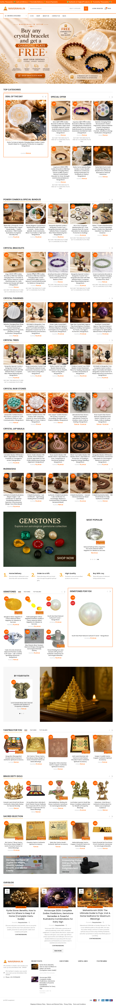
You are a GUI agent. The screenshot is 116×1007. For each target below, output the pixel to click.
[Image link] (13, 961)
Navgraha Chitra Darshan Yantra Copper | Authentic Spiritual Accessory (58, 764)
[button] (2, 51)
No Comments (51, 973)
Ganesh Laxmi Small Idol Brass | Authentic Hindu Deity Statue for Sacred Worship (13, 804)
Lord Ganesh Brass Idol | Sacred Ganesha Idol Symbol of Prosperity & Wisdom (21, 704)
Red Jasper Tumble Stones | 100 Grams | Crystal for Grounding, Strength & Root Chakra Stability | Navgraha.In (58, 417)
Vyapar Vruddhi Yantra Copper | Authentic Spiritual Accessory (102, 758)
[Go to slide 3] (94, 559)
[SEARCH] (86, 8)
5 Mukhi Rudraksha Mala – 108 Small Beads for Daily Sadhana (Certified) (102, 497)
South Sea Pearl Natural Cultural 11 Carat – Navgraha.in (55, 618)
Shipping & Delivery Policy (37, 1004)
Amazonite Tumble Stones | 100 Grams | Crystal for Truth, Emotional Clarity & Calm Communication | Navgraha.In (14, 417)
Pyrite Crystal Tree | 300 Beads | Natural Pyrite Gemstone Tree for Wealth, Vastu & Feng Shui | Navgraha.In (58, 369)
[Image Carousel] (13, 214)
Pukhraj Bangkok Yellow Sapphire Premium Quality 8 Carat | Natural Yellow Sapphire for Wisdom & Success (34, 620)
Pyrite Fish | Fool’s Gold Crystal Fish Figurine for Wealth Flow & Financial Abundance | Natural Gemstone (103, 170)
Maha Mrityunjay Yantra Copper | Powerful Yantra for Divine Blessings (80, 844)
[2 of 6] (25, 120)
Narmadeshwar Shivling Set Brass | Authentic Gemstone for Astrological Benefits (58, 804)
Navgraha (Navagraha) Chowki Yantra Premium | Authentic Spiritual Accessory (13, 758)
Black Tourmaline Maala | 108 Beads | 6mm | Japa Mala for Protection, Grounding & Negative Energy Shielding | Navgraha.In (80, 458)
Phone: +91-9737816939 (13, 977)
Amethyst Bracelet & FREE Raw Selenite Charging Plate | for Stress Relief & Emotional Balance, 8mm (58, 276)
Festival (90, 907)
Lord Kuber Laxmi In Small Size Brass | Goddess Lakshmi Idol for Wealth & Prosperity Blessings (80, 805)
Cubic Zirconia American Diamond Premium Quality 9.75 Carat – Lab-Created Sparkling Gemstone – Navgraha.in (13, 653)
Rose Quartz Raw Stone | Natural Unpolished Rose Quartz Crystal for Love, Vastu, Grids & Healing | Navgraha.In (102, 418)
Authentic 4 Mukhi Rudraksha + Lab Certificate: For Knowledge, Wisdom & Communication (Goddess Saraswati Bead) (58, 498)
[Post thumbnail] (34, 969)
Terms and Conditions (79, 1004)
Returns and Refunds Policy (55, 1004)
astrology (52, 907)
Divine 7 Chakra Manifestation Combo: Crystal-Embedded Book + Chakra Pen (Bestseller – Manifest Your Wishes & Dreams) (102, 229)
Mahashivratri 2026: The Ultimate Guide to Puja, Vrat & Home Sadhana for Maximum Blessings (95, 914)
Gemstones (64, 907)
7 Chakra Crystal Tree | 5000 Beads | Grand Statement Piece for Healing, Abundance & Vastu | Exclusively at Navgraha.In (80, 369)
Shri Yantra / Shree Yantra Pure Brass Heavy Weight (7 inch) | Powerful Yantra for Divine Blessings (36, 759)
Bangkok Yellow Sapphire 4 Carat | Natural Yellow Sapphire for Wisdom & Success (13, 619)
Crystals (58, 907)
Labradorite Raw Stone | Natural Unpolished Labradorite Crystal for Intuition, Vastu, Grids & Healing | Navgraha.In (80, 418)
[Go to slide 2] (92, 559)
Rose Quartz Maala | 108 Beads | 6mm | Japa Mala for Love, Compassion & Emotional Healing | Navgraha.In (58, 458)
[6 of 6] (81, 110)
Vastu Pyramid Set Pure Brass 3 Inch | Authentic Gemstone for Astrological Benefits (102, 844)
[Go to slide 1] (90, 559)
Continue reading (21, 934)
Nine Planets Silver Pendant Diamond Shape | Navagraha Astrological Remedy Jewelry (34, 648)
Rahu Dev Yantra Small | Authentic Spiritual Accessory (58, 843)
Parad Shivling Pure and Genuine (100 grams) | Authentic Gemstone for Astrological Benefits (55, 652)
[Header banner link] (58, 2)
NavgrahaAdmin (22, 922)
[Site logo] (14, 8)
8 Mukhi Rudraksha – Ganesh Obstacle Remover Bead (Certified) (80, 497)
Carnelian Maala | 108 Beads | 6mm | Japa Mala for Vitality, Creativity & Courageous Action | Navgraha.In (13, 457)
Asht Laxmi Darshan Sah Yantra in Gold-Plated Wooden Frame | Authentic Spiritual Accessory (80, 759)
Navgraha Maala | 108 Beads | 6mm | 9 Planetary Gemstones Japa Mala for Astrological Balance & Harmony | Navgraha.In (102, 458)
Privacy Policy (68, 1004)
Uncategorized (21, 907)
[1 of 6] (13, 262)
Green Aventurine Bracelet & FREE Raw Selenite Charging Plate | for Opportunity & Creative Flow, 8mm (102, 276)
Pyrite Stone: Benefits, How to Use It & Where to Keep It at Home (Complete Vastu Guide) (21, 914)
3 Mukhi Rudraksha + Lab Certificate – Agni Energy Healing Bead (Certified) (36, 497)
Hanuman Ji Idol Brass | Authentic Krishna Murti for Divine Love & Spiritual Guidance (102, 805)
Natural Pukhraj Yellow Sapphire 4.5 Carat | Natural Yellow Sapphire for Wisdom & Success (94, 548)
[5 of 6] (60, 110)
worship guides (97, 907)
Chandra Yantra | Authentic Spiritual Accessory (36, 843)
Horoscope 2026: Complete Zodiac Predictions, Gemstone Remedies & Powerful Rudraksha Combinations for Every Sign (58, 916)
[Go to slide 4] (96, 559)
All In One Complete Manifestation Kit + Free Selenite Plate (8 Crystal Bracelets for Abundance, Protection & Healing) (80, 229)
